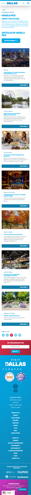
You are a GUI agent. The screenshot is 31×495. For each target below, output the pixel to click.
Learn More (18, 487)
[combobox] (8, 493)
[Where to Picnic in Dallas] (15, 301)
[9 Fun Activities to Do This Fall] (15, 219)
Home (4, 9)
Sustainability (15, 448)
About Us (15, 438)
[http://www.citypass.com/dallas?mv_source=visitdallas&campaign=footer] (22, 472)
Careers (15, 440)
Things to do (15, 413)
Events (15, 415)
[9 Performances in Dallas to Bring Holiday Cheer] (15, 180)
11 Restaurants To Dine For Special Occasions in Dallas (14, 73)
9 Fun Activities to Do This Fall (13, 234)
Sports (15, 425)
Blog (15, 456)
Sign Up (14, 351)
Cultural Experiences (15, 451)
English (9, 493)
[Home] (10, 3)
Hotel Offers (15, 433)
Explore (15, 420)
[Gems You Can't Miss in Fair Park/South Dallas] (15, 99)
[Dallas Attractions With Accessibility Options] (15, 259)
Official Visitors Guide (15, 443)
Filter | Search (10, 41)
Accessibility (15, 445)
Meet (15, 430)
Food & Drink (15, 418)
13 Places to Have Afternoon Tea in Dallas (14, 155)
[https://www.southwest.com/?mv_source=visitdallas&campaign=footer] (23, 477)
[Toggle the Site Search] (24, 3)
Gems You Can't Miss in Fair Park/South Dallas (12, 114)
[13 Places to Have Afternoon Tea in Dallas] (15, 140)
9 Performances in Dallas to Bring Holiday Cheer (15, 195)
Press (15, 453)
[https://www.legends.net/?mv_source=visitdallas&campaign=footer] (10, 477)
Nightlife (15, 423)
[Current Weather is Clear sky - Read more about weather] (20, 3)
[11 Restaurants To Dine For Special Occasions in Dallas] (15, 57)
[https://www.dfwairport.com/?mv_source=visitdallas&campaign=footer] (10, 472)
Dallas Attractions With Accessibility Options (12, 275)
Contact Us (15, 458)
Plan (15, 428)
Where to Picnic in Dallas (12, 315)
